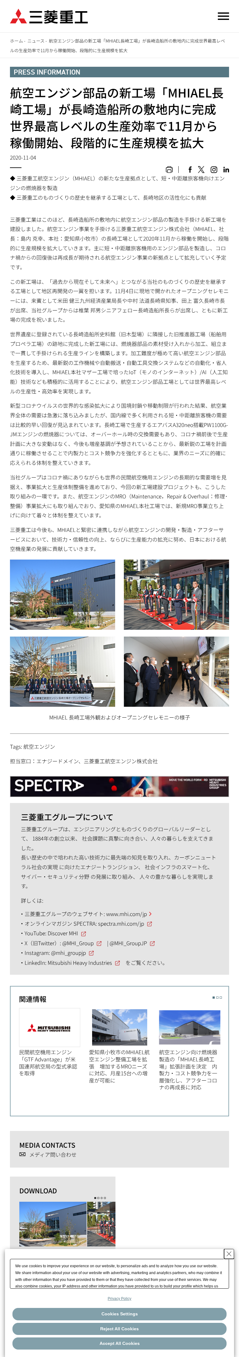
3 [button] (221, 997)
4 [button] (105, 1198)
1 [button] (214, 997)
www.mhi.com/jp (126, 914)
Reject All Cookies (119, 1328)
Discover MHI (63, 933)
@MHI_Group (78, 943)
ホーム (16, 41)
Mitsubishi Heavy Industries (80, 962)
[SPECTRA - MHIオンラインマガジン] (119, 783)
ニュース (36, 41)
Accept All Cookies (120, 1343)
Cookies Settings (119, 1313)
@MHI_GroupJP (128, 943)
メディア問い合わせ (53, 1154)
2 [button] (217, 997)
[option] (54, 1042)
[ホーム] (49, 15)
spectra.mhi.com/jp (121, 923)
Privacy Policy (119, 1298)
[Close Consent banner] (229, 1254)
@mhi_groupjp (68, 952)
